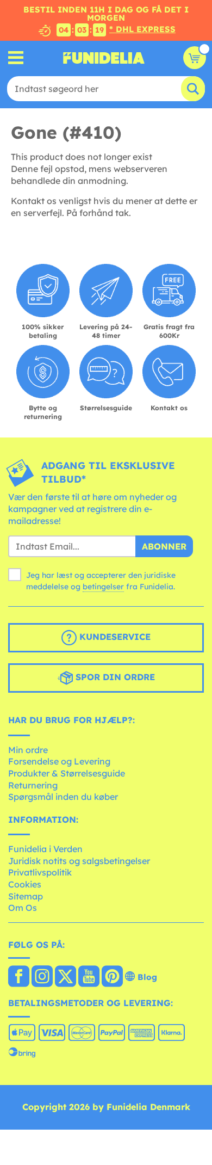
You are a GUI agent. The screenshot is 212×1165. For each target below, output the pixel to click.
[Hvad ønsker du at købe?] (16, 58)
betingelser (103, 586)
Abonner (164, 546)
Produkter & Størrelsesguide (66, 773)
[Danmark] (18, 977)
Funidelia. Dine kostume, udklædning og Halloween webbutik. (104, 58)
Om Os (22, 907)
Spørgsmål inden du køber (63, 796)
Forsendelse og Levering (59, 761)
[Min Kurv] (194, 57)
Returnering (33, 785)
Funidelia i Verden (45, 848)
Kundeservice (114, 636)
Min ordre (28, 749)
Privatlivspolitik (40, 872)
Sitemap (25, 896)
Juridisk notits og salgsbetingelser (79, 860)
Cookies (24, 884)
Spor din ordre (114, 676)
